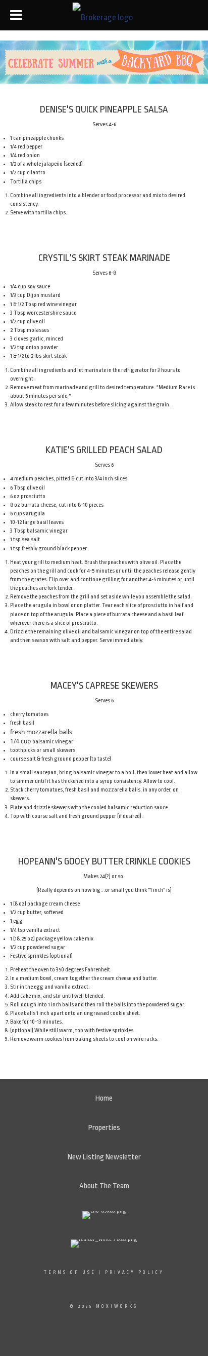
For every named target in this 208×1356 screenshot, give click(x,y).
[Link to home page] (104, 15)
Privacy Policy (134, 1272)
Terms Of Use (70, 1272)
